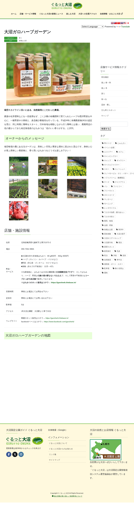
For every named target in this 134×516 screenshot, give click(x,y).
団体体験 (107, 234)
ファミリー (117, 186)
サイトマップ (54, 460)
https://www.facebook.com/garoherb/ (59, 322)
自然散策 (107, 260)
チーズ (106, 182)
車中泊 (119, 260)
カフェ (121, 152)
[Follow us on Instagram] (21, 454)
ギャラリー (121, 160)
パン (106, 186)
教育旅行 (107, 251)
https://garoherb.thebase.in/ (63, 282)
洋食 (115, 255)
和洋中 (121, 230)
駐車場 (106, 268)
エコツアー (108, 152)
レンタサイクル (110, 208)
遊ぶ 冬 (104, 88)
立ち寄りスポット (108, 110)
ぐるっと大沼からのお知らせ (61, 449)
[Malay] (125, 23)
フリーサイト (109, 191)
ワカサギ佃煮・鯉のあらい (114, 212)
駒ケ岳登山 (119, 268)
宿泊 (120, 242)
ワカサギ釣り (109, 217)
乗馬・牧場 (108, 221)
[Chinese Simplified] (118, 23)
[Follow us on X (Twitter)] (15, 454)
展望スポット (109, 247)
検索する (105, 129)
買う (20, 38)
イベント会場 (109, 147)
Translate (125, 27)
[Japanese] (128, 23)
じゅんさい (121, 143)
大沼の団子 (121, 234)
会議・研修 (108, 225)
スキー (106, 169)
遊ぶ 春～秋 (106, 83)
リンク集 (52, 454)
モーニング (108, 204)
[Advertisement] (116, 44)
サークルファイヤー (111, 165)
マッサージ (108, 199)
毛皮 (118, 251)
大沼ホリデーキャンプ (112, 238)
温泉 (124, 255)
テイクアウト (120, 182)
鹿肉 (106, 273)
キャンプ (105, 116)
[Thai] (121, 23)
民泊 (106, 255)
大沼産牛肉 (108, 242)
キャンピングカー (111, 156)
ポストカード (109, 195)
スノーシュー (120, 169)
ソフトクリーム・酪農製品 (114, 178)
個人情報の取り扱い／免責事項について (68, 496)
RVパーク (108, 143)
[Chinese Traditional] (115, 23)
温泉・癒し (105, 105)
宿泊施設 (105, 77)
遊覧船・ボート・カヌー (113, 264)
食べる (104, 99)
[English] (112, 23)
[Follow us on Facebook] (8, 454)
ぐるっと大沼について (58, 443)
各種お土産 (23, 41)
